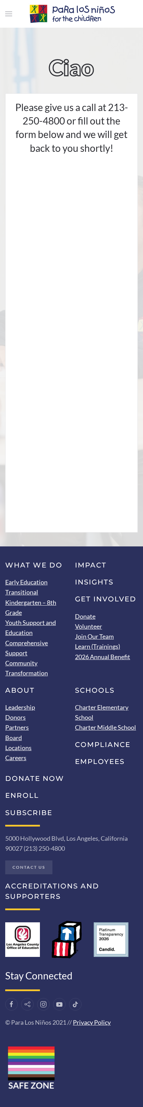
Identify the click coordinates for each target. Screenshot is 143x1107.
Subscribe (28, 813)
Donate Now (34, 778)
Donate (85, 616)
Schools (95, 690)
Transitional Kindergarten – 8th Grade (30, 602)
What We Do (33, 565)
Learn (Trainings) (97, 646)
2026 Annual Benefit (102, 657)
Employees (100, 761)
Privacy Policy (92, 1022)
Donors (15, 717)
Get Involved (105, 599)
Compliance (103, 744)
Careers (15, 758)
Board (13, 737)
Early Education (26, 582)
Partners (17, 727)
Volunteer (88, 626)
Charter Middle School (105, 727)
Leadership (20, 707)
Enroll (22, 795)
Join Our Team (94, 636)
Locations (18, 747)
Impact (91, 565)
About (20, 690)
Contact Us (28, 867)
